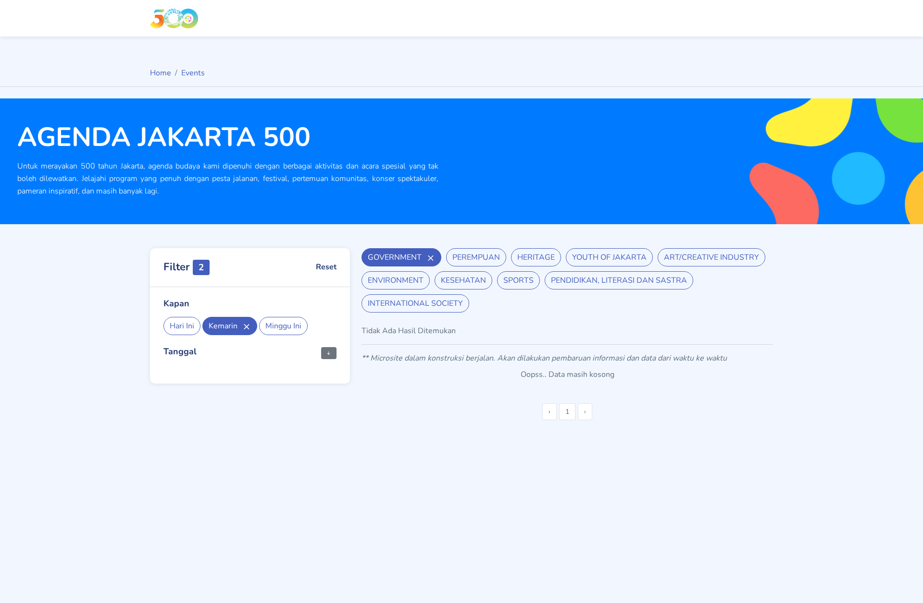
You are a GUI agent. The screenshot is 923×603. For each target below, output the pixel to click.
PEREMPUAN (476, 257)
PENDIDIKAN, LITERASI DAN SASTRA (619, 280)
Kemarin (224, 326)
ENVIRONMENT (396, 280)
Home (160, 73)
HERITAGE (536, 257)
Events (193, 73)
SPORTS (518, 280)
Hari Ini (182, 326)
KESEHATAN (463, 280)
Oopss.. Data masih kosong (567, 374)
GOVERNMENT (396, 257)
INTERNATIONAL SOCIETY (415, 303)
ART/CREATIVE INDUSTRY (711, 257)
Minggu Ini (283, 326)
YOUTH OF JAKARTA (609, 257)
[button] (329, 352)
